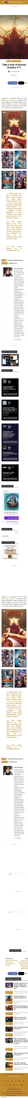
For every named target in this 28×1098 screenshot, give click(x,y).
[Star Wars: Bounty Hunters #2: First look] (9, 1064)
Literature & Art (16, 61)
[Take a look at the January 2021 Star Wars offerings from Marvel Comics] (9, 1040)
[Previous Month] (16, 532)
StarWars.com (12, 263)
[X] (17, 1085)
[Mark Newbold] (9, 71)
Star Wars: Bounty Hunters (15, 260)
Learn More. (18, 1095)
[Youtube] (21, 1085)
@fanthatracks (14, 1076)
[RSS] (19, 1081)
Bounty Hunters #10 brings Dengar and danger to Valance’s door (20, 985)
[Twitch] (13, 1085)
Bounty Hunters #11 (11, 100)
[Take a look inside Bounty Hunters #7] (9, 1019)
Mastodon (4, 1097)
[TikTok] (6, 1085)
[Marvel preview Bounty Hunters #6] (9, 1029)
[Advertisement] (15, 9)
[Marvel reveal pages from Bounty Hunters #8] (9, 1007)
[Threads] (20, 339)
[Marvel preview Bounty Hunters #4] (9, 1055)
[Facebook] (14, 339)
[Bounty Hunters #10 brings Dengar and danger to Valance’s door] (9, 985)
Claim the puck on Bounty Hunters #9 (20, 997)
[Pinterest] (11, 1081)
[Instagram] (17, 339)
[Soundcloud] (23, 1081)
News (8, 61)
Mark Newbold (16, 71)
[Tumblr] (10, 1085)
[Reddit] (15, 1081)
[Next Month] (18, 532)
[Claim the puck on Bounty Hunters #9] (9, 998)
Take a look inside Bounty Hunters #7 (20, 1018)
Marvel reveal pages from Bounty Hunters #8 (21, 1007)
